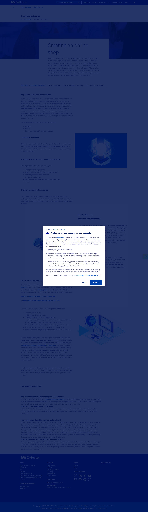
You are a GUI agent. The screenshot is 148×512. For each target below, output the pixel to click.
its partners (60, 238)
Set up (83, 282)
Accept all (95, 282)
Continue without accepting (55, 229)
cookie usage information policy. (86, 275)
